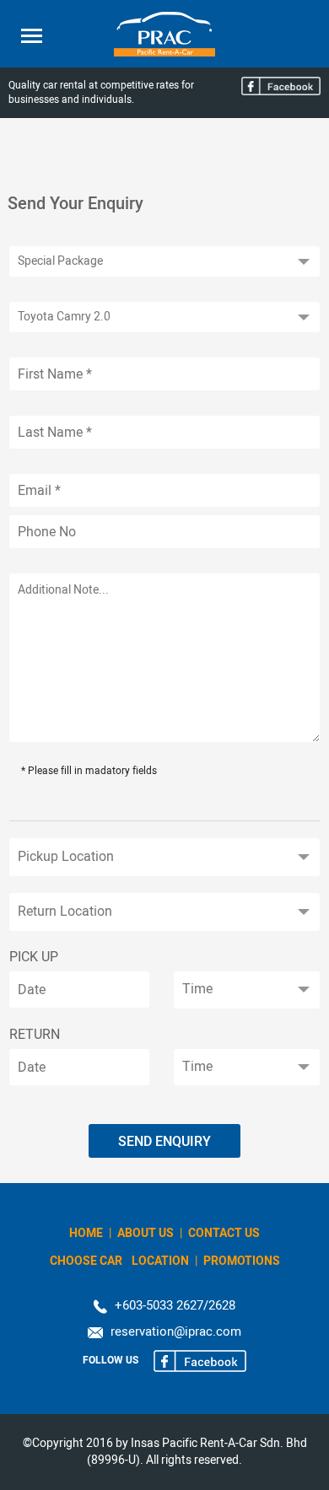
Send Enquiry (164, 1141)
